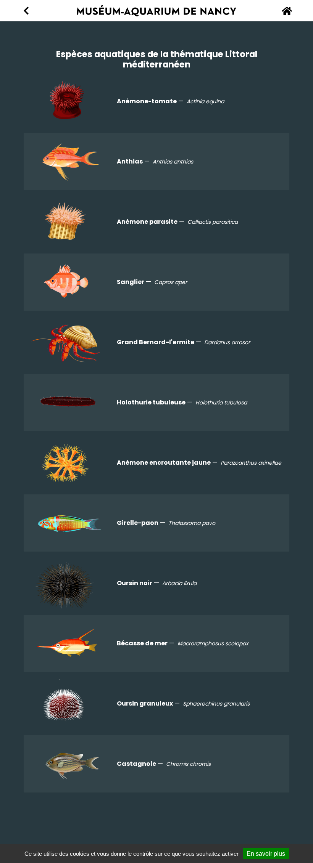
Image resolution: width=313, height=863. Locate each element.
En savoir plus (266, 853)
